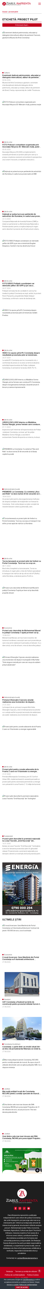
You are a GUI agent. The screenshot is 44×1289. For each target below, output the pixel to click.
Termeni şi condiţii (13, 1285)
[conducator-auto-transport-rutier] (22, 1173)
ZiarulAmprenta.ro (28, 1279)
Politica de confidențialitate (15, 1275)
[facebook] (15, 1208)
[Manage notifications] (39, 1271)
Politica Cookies (33, 1275)
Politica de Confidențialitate (28, 1285)
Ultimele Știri (11, 919)
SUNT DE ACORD (22, 1287)
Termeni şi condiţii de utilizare (26, 1271)
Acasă (4, 12)
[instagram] (19, 1208)
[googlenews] (28, 1208)
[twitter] (24, 1208)
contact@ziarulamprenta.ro (27, 1258)
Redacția (9, 1271)
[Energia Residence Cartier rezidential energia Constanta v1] (22, 914)
